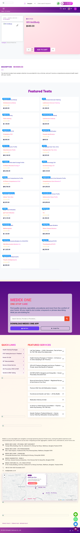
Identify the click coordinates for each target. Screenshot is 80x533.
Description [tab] (6, 67)
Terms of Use (15, 523)
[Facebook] (70, 530)
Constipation (6, 161)
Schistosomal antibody (9, 103)
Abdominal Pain (6, 98)
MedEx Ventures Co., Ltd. (14, 530)
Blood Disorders (6, 224)
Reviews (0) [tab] (18, 67)
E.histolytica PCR (7, 134)
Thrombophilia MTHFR (49, 244)
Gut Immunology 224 (48, 165)
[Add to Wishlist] (53, 49)
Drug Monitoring (6, 255)
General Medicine (12, 18)
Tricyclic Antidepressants (10, 260)
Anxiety (44, 145)
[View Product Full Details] (52, 99)
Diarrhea (44, 161)
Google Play (56, 328)
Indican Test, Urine (8, 197)
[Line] (76, 514)
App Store (25, 328)
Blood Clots (45, 240)
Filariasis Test (6, 114)
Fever (44, 98)
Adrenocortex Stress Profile (50, 197)
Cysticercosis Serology (47, 114)
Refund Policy (24, 523)
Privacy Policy (6, 523)
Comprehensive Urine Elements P (52, 181)
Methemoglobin (7, 228)
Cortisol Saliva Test (47, 193)
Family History (46, 224)
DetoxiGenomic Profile (9, 150)
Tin (44, 213)
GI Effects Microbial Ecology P (11, 165)
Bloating (5, 177)
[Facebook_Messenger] (76, 524)
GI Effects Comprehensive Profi (11, 181)
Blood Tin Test (46, 208)
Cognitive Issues (46, 177)
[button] (36, 488)
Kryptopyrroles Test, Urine (50, 150)
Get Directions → (32, 483)
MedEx (2, 11)
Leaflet (62, 499)
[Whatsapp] (76, 519)
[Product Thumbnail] (17, 25)
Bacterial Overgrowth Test (8, 193)
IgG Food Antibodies (8, 213)
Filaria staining (7, 118)
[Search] (67, 318)
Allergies (5, 208)
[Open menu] (3, 8)
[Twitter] (72, 530)
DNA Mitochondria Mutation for (11, 244)
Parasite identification (49, 134)
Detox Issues (6, 145)
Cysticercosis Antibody (49, 118)
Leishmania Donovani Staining (51, 103)
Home (4, 18)
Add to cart (42, 49)
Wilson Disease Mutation (49, 228)
